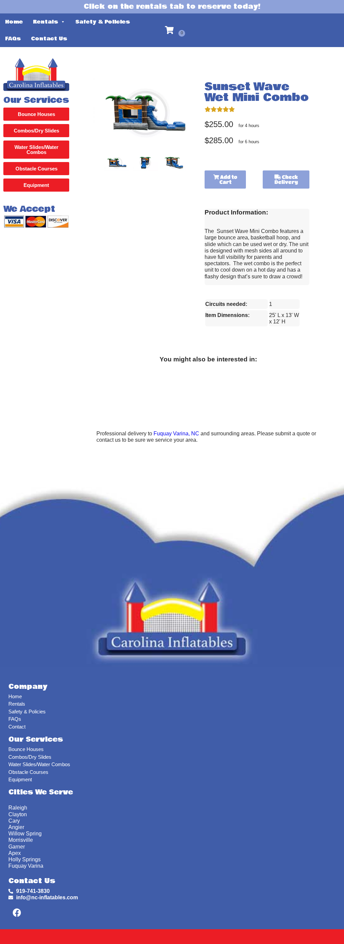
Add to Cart (228, 179)
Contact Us (49, 39)
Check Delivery (286, 179)
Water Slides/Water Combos (39, 764)
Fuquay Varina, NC (176, 433)
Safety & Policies (102, 22)
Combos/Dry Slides (29, 757)
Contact (17, 727)
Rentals (45, 22)
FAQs (13, 39)
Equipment (20, 779)
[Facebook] (16, 912)
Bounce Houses (26, 749)
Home (14, 22)
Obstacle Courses (28, 772)
